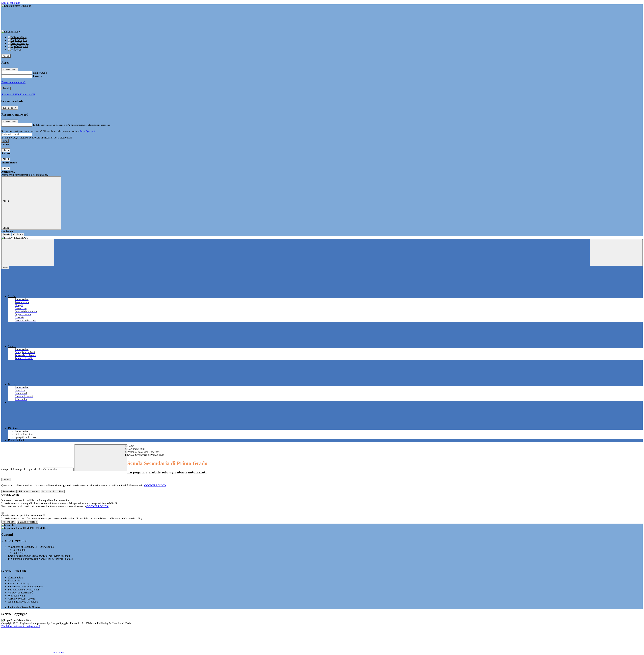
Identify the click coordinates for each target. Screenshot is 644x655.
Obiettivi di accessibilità (20, 592)
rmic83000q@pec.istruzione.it (43, 558)
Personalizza (9, 491)
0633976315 (19, 552)
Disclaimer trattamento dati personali (20, 626)
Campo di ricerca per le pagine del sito (21, 469)
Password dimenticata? (13, 82)
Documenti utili (135, 448)
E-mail (36, 124)
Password (38, 76)
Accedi (6, 56)
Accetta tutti (52, 491)
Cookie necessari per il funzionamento (21, 515)
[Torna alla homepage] (322, 237)
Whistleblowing (16, 595)
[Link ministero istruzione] (16, 5)
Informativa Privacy (18, 583)
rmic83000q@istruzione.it (43, 555)
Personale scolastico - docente (143, 451)
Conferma (18, 234)
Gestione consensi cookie (21, 598)
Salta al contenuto (10, 2)
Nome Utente (40, 72)
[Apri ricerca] (616, 252)
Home (130, 445)
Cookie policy (15, 577)
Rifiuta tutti (29, 491)
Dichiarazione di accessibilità (23, 589)
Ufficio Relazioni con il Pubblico (25, 586)
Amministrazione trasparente (23, 601)
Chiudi (6, 150)
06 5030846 (19, 549)
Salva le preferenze (27, 522)
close (5, 267)
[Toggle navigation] (27, 252)
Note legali (14, 580)
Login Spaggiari (87, 131)
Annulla (6, 234)
